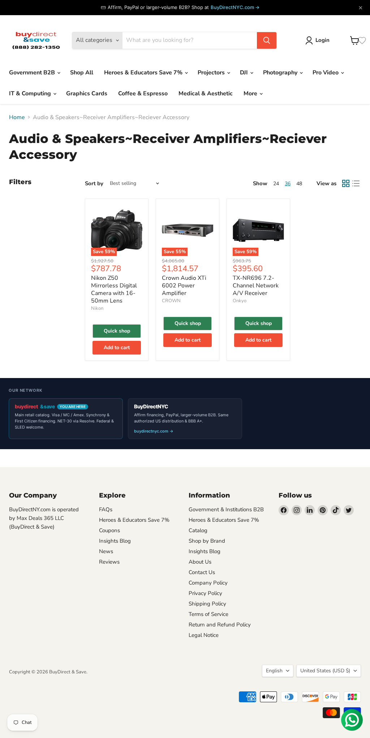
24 (276, 183)
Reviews (109, 561)
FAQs (105, 509)
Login (322, 40)
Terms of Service (208, 614)
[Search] (266, 40)
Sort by (94, 184)
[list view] (356, 183)
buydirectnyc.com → (153, 431)
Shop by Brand (207, 540)
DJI (244, 73)
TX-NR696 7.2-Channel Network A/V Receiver (256, 285)
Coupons (109, 530)
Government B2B (32, 73)
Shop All (81, 73)
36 (288, 183)
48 (299, 183)
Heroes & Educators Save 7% (144, 73)
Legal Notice (204, 635)
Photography (281, 73)
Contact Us (202, 572)
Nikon (97, 308)
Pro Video (326, 73)
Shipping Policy (207, 603)
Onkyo (239, 301)
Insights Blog (115, 540)
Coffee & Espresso (143, 93)
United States (325, 670)
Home (17, 117)
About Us (200, 561)
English (274, 670)
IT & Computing (30, 93)
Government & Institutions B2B (226, 509)
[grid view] (346, 183)
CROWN (171, 301)
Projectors (212, 73)
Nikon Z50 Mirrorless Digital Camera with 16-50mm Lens (114, 289)
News (106, 551)
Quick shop (117, 330)
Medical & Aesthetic (205, 93)
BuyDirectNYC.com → (235, 7)
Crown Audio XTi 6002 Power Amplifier (184, 285)
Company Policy (208, 582)
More (251, 93)
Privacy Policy (205, 593)
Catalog (198, 530)
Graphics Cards (86, 93)
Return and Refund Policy (220, 624)
